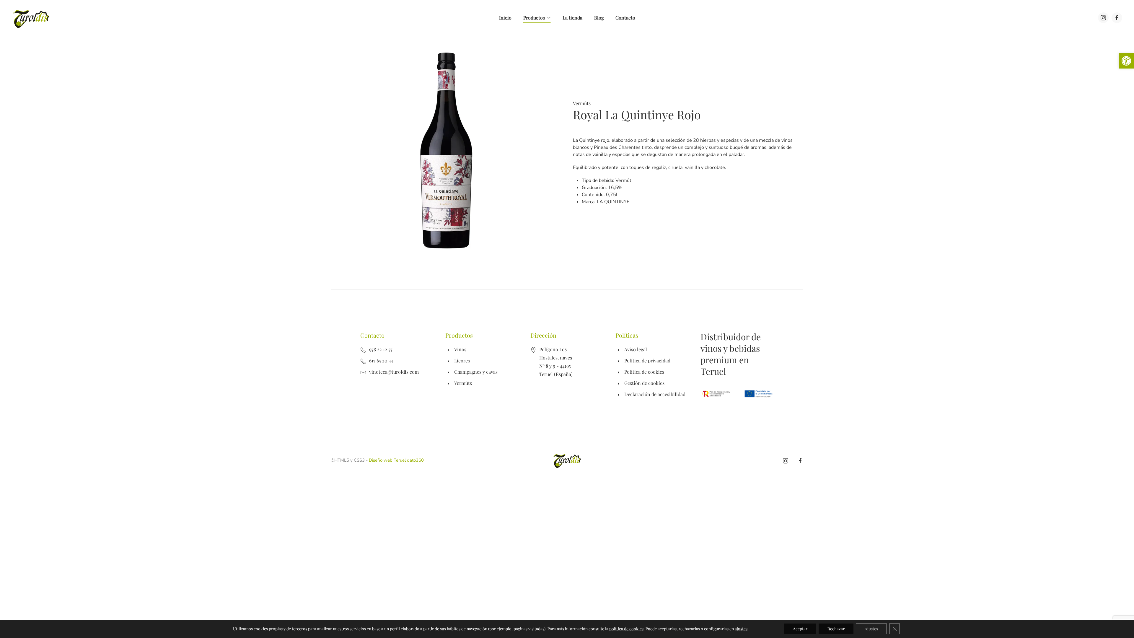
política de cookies (626, 629)
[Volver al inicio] (32, 18)
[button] (1126, 61)
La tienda (572, 17)
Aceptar (800, 629)
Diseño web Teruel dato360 (396, 460)
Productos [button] (534, 17)
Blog (599, 17)
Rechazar (836, 629)
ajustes (741, 629)
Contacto (625, 17)
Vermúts (582, 103)
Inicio (505, 17)
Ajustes (871, 629)
